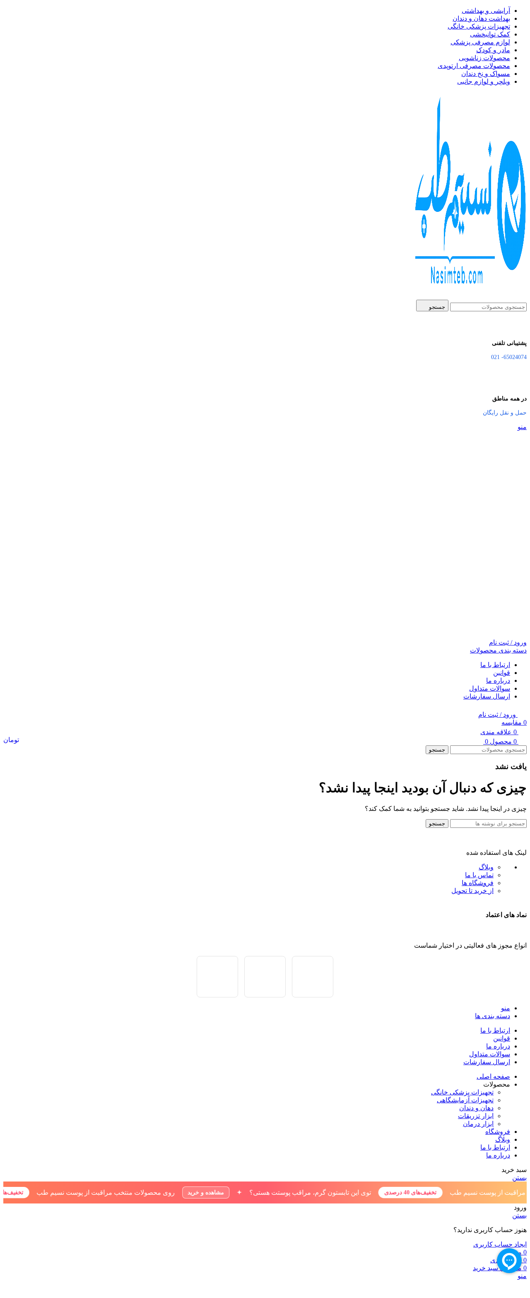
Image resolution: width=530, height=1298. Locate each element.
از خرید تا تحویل (472, 890)
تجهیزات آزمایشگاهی (465, 1100)
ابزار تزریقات (476, 1115)
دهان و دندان (476, 1107)
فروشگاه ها (478, 882)
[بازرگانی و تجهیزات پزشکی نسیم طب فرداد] (265, 976)
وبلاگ (486, 867)
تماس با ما (479, 874)
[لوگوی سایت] (468, 295)
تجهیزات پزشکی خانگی (462, 1092)
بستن (519, 1177)
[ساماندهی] (312, 976)
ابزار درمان (478, 1123)
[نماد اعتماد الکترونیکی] (217, 976)
